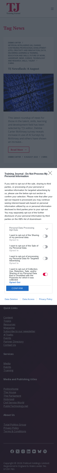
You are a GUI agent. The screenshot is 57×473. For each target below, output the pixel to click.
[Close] (51, 174)
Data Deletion (11, 299)
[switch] (45, 236)
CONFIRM (17, 288)
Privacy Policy (45, 299)
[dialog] (28, 236)
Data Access (28, 299)
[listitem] (28, 229)
